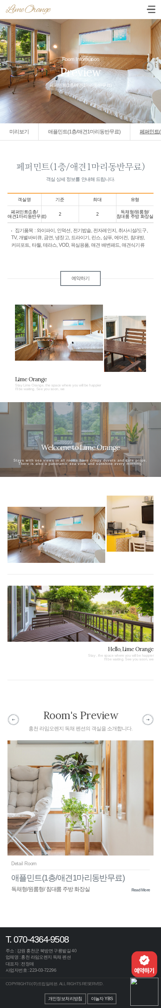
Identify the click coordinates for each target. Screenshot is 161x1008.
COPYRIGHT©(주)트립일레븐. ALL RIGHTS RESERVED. (54, 983)
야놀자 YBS (102, 998)
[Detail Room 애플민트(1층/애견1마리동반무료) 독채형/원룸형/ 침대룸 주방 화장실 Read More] (80, 800)
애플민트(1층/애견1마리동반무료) (84, 132)
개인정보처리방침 (65, 998)
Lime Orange (28, 10)
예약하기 (80, 278)
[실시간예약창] (144, 964)
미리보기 (19, 132)
